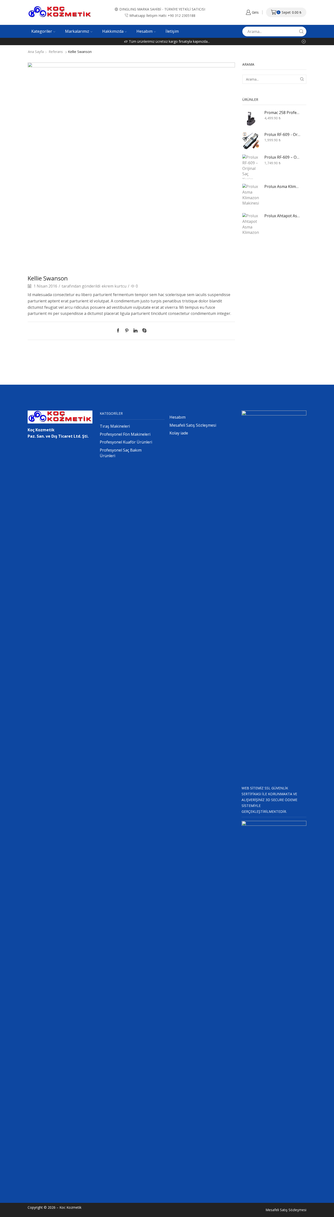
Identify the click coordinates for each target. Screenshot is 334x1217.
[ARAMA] (301, 79)
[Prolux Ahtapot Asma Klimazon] (250, 225)
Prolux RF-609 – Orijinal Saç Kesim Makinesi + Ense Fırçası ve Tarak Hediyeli (282, 157)
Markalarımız (77, 31)
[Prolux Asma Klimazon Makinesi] (250, 196)
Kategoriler (41, 31)
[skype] (143, 330)
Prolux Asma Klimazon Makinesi (282, 186)
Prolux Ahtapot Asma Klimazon (282, 215)
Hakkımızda (112, 31)
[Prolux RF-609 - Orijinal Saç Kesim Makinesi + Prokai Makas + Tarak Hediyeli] (250, 141)
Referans (56, 51)
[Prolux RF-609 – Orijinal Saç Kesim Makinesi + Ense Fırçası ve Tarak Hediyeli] (250, 167)
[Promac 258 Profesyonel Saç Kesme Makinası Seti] (250, 118)
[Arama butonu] (301, 31)
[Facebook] (119, 330)
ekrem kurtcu (114, 286)
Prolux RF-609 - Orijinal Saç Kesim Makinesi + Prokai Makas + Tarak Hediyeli (282, 134)
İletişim (172, 31)
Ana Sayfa (36, 51)
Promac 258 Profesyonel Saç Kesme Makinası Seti (282, 112)
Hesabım (144, 31)
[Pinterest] (126, 330)
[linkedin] (135, 330)
